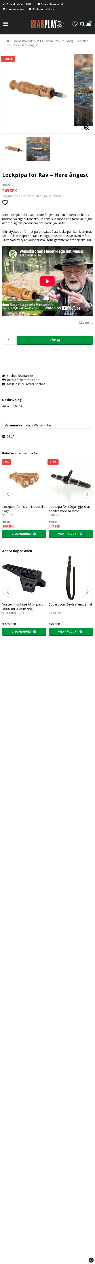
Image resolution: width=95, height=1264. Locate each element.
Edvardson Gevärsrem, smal (70, 604)
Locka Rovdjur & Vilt (26, 41)
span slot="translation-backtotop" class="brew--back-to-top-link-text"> (91, 1260)
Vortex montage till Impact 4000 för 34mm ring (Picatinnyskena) (22, 608)
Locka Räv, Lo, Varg (58, 41)
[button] (75, 24)
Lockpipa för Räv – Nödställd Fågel (24, 508)
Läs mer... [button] (86, 322)
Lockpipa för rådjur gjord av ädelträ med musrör (70, 508)
